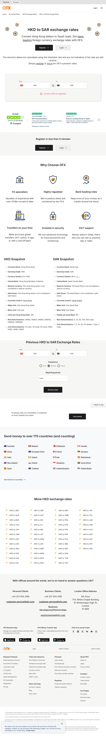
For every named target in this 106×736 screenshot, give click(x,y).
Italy (58, 457)
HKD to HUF (39, 515)
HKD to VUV (88, 530)
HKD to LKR (38, 544)
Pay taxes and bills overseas (64, 673)
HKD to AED (14, 510)
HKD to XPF (87, 544)
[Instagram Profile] (96, 631)
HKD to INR (38, 530)
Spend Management (10, 677)
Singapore (60, 463)
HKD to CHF (14, 530)
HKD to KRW (39, 539)
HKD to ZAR (87, 549)
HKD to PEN (63, 520)
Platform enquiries (61, 687)
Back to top (99, 405)
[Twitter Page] (82, 631)
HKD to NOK (39, 563)
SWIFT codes (33, 677)
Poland (34, 463)
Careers (83, 700)
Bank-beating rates (86, 191)
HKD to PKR (63, 534)
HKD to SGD (63, 553)
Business (6, 2)
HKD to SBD (63, 544)
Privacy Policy (85, 667)
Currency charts (34, 670)
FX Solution (7, 670)
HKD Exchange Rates (29, 14)
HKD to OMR (63, 515)
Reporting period (53, 372)
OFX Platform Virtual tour (37, 660)
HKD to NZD (63, 510)
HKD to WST (88, 534)
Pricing (5, 687)
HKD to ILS (38, 525)
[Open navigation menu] (102, 8)
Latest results (84, 680)
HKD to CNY (14, 539)
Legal (82, 663)
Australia (10, 446)
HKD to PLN (63, 539)
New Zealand (12, 463)
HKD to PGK (63, 525)
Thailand (35, 468)
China (9, 452)
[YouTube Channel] (91, 631)
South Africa (86, 463)
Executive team (85, 697)
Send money (59, 660)
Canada (84, 446)
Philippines (60, 446)
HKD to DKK (14, 549)
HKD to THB (63, 558)
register (40, 63)
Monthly (53, 366)
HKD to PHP (63, 530)
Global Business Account (11, 660)
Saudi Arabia (77, 300)
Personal (16, 2)
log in (50, 63)
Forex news (33, 694)
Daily (44, 366)
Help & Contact (64, 649)
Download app (59, 663)
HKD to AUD (14, 515)
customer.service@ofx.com (20, 601)
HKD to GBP (38, 510)
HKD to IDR (38, 520)
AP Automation (8, 680)
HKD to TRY (87, 510)
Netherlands (86, 457)
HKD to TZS (87, 515)
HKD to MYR (39, 558)
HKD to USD (88, 520)
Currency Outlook (35, 687)
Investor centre (85, 677)
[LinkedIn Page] (78, 631)
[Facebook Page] (73, 631)
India (9, 457)
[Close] (62, 723)
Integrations (7, 683)
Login (95, 8)
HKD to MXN (39, 553)
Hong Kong (27, 300)
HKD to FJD (14, 563)
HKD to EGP (14, 553)
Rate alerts (32, 673)
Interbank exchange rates (37, 663)
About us (83, 660)
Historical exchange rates (37, 667)
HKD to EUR (14, 558)
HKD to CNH (14, 534)
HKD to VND (88, 525)
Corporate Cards (8, 667)
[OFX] (6, 8)
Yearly (63, 366)
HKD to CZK (14, 544)
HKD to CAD (14, 525)
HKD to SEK (63, 549)
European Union (38, 452)
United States (86, 468)
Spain (9, 468)
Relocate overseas (61, 670)
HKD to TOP (63, 563)
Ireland (34, 457)
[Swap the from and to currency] (53, 86)
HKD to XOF (87, 539)
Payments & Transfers (10, 663)
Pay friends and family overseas (65, 667)
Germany (84, 452)
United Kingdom (62, 468)
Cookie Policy (30, 730)
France (59, 452)
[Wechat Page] (87, 631)
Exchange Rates (14, 14)
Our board (83, 694)
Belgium (35, 446)
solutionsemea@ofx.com (53, 615)
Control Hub (7, 673)
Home (4, 14)
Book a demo (96, 649)
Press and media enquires (63, 684)
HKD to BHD (14, 520)
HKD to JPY (38, 534)
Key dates (83, 684)
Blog (30, 690)
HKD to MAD (39, 549)
